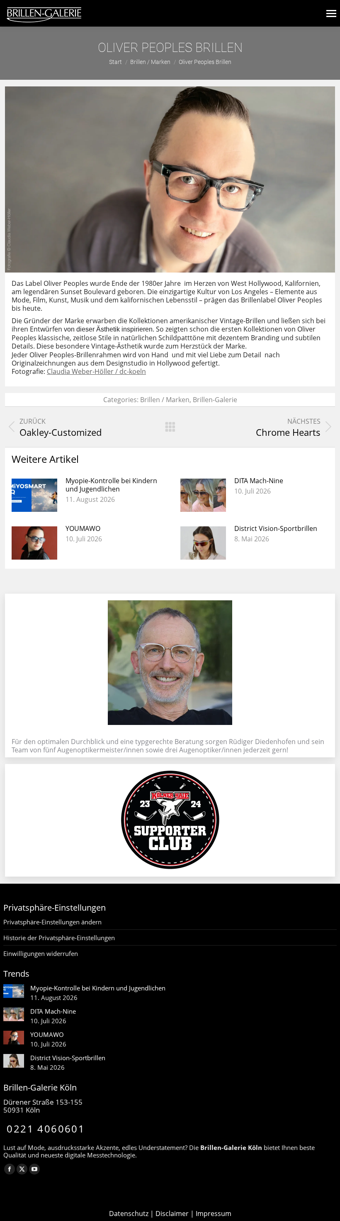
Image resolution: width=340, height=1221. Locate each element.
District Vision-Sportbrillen (275, 528)
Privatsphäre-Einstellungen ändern (52, 922)
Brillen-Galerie (215, 399)
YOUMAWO (83, 528)
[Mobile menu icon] (331, 13)
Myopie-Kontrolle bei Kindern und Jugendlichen (111, 485)
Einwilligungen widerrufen (40, 953)
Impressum (213, 1213)
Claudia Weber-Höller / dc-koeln (96, 371)
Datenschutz (128, 1213)
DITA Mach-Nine (258, 481)
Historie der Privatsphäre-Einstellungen (59, 937)
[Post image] (34, 495)
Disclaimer (172, 1213)
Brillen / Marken (164, 399)
